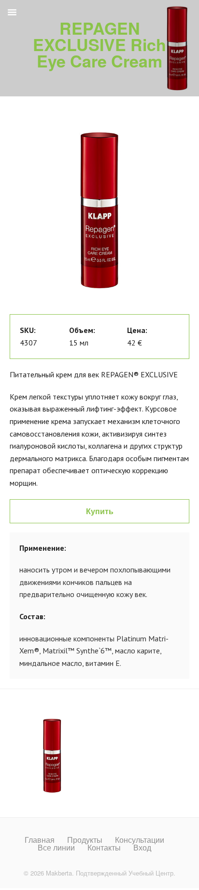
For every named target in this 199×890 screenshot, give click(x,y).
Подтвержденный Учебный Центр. (125, 872)
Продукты (84, 840)
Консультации (139, 840)
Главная (40, 840)
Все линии (56, 847)
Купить (100, 511)
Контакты (104, 847)
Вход (142, 847)
